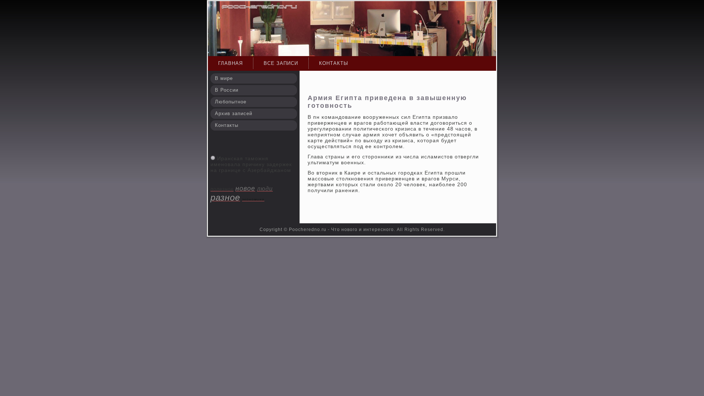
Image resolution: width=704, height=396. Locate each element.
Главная (230, 63)
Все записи (281, 63)
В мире (224, 78)
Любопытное (230, 101)
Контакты (333, 63)
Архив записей (233, 113)
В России (226, 90)
